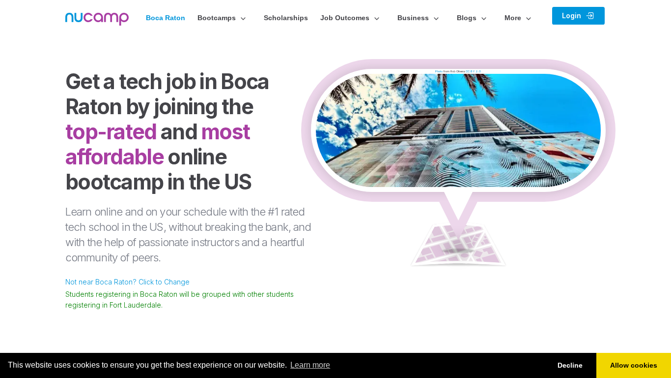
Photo (439, 71)
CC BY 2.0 (473, 71)
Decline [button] (570, 365)
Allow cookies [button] (633, 365)
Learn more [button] (310, 365)
